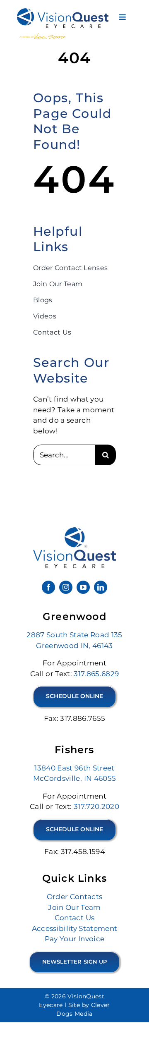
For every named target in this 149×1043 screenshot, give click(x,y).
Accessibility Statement (75, 928)
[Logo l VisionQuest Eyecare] (74, 530)
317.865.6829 (96, 674)
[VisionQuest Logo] (62, 11)
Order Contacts (75, 896)
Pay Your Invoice (74, 939)
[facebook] (48, 587)
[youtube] (83, 587)
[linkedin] (100, 587)
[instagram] (65, 587)
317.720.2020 (96, 806)
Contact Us (74, 918)
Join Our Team (74, 907)
